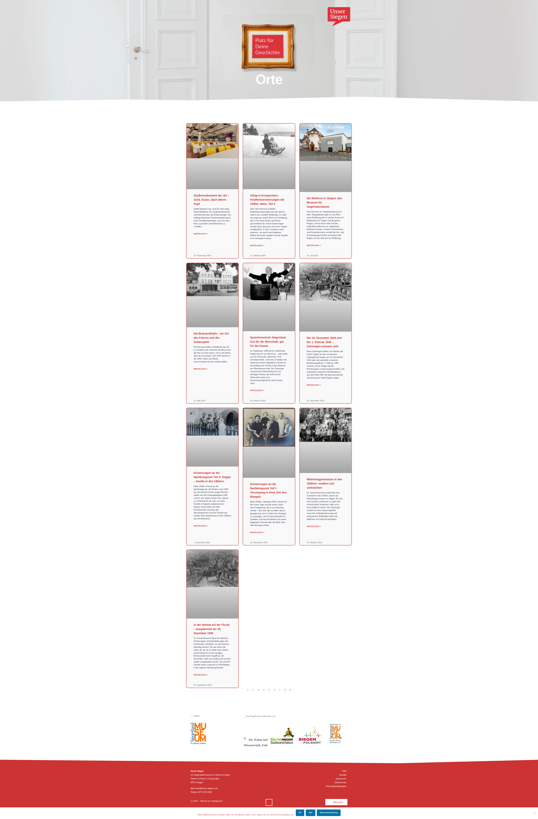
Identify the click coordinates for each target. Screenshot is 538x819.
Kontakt (342, 775)
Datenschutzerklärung (329, 813)
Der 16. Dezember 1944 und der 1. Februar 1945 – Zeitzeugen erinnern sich (324, 342)
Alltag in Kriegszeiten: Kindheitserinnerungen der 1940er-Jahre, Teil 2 (267, 199)
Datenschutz (340, 782)
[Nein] (534, 813)
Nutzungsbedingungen (336, 786)
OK (300, 813)
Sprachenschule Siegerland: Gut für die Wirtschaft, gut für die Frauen (268, 341)
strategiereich (217, 801)
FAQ (344, 771)
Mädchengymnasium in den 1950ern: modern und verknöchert (324, 483)
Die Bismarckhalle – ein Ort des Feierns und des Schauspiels (211, 337)
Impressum (341, 778)
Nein (310, 813)
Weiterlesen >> (201, 234)
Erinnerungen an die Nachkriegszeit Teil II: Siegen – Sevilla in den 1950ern (212, 477)
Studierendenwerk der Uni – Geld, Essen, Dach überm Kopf (211, 199)
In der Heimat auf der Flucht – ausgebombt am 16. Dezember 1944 (211, 629)
